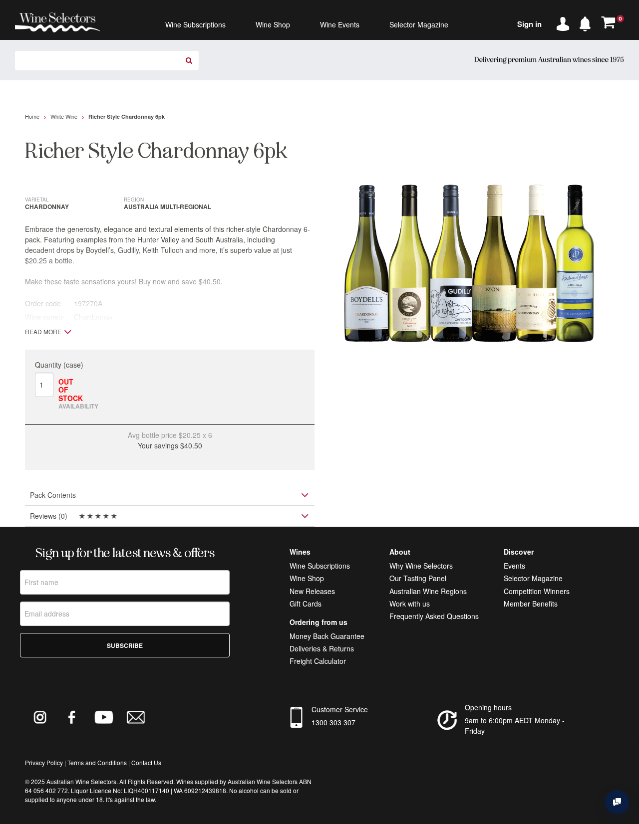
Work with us (409, 604)
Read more (43, 332)
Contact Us (146, 762)
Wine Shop (307, 578)
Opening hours (488, 707)
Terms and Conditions (97, 762)
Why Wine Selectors (421, 566)
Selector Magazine (533, 578)
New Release (310, 591)
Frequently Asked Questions (434, 616)
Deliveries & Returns (322, 648)
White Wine (63, 116)
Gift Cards (305, 604)
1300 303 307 (333, 722)
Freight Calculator (318, 661)
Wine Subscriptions (320, 566)
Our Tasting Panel (417, 578)
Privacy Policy (44, 762)
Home (32, 116)
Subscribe (125, 645)
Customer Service (340, 709)
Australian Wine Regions (428, 591)
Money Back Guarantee (327, 636)
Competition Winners (537, 591)
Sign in (529, 23)
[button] (588, 21)
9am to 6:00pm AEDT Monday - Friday (515, 725)
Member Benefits (531, 604)
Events (514, 566)
